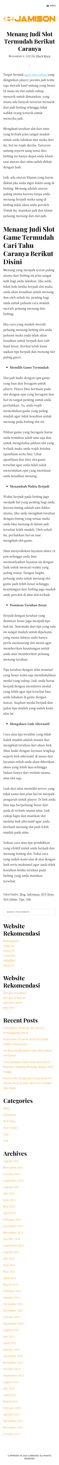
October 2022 (11, 1369)
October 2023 (11, 1317)
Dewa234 (9, 950)
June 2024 (9, 1265)
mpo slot (8, 1007)
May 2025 (9, 1206)
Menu (53, 5)
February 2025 (12, 1219)
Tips (21, 899)
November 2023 (13, 1310)
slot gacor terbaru (14, 993)
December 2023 (13, 1304)
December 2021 (13, 1421)
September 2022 (13, 1375)
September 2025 (13, 1180)
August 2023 (11, 1330)
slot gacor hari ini (14, 998)
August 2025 (11, 1187)
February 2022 (12, 1408)
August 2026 (11, 1161)
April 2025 (9, 1213)
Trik (28, 899)
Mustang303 (11, 941)
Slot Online (10, 899)
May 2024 (9, 1271)
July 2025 (9, 1193)
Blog (23, 894)
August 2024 (11, 1252)
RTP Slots (47, 894)
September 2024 (13, 1245)
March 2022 (10, 1401)
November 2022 (13, 1362)
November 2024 (13, 1232)
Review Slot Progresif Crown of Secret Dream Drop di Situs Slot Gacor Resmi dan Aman (27, 1083)
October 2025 (11, 1174)
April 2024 (9, 1278)
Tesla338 (8, 946)
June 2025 (9, 1200)
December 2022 (13, 1356)
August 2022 (11, 1382)
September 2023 (13, 1323)
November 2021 (13, 1427)
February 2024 (12, 1291)
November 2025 (13, 1167)
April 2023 (9, 1343)
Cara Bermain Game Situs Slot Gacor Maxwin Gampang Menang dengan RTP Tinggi (28, 1066)
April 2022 (9, 1395)
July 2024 (9, 1258)
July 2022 (9, 1388)
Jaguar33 (9, 965)
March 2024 (10, 1284)
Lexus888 (9, 955)
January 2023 (11, 1349)
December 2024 (13, 1226)
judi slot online (12, 1002)
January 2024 (11, 1297)
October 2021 (11, 1434)
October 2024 (11, 1239)
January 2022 (11, 1414)
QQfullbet (9, 960)
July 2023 (9, 1336)
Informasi (33, 894)
